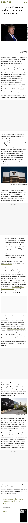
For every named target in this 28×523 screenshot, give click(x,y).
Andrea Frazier (24, 51)
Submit (5, 511)
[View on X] (14, 304)
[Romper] (6, 2)
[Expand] (21, 510)
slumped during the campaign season (16, 328)
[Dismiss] (26, 510)
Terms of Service (19, 513)
